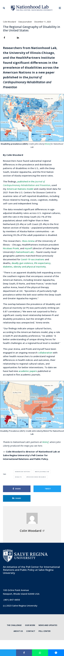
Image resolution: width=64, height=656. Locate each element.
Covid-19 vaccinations (32, 259)
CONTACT (30, 631)
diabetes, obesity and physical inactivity (24, 266)
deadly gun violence (22, 263)
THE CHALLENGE (14, 625)
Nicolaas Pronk (11, 248)
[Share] (4, 38)
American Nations (23, 471)
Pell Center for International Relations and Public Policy (31, 568)
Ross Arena (28, 240)
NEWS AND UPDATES (48, 625)
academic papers (28, 371)
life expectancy (42, 263)
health (19, 477)
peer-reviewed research (36, 477)
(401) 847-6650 (12, 599)
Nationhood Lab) (25, 251)
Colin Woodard (9, 22)
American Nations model (20, 188)
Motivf (48, 143)
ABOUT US (18, 631)
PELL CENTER (44, 631)
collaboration (45, 352)
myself (28, 248)
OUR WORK (30, 625)
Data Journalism (25, 22)
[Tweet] (8, 652)
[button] (4, 8)
